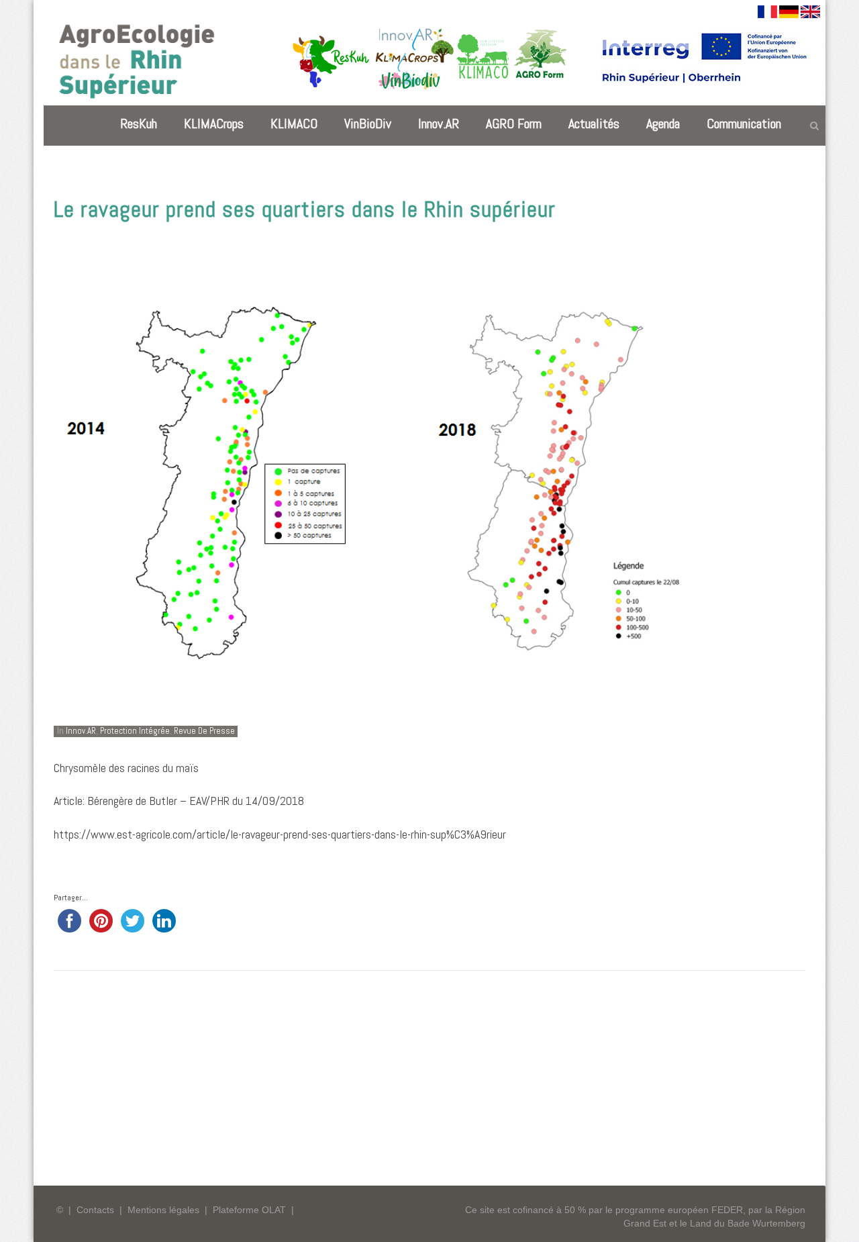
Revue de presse (204, 730)
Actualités (593, 123)
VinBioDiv (367, 123)
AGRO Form (514, 123)
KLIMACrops (214, 123)
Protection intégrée (135, 730)
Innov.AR (438, 123)
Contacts (95, 1209)
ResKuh (138, 123)
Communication (744, 123)
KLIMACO (293, 123)
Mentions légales (163, 1209)
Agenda (663, 123)
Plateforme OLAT (249, 1209)
